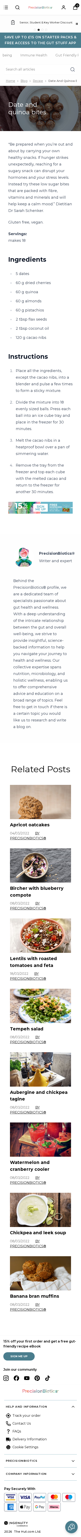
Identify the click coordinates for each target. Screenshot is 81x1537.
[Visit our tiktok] (47, 1378)
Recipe (38, 81)
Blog (24, 81)
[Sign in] (5, 7)
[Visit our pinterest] (37, 1378)
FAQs (16, 1431)
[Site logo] (40, 7)
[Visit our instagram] (6, 1378)
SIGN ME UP (19, 1356)
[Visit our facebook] (16, 1378)
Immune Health (33, 55)
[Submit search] (17, 7)
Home (10, 81)
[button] (71, 1527)
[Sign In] (63, 7)
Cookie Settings (25, 1447)
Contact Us (21, 1423)
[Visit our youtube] (26, 1378)
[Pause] (77, 24)
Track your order (26, 1416)
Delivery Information (29, 1439)
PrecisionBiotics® (57, 553)
